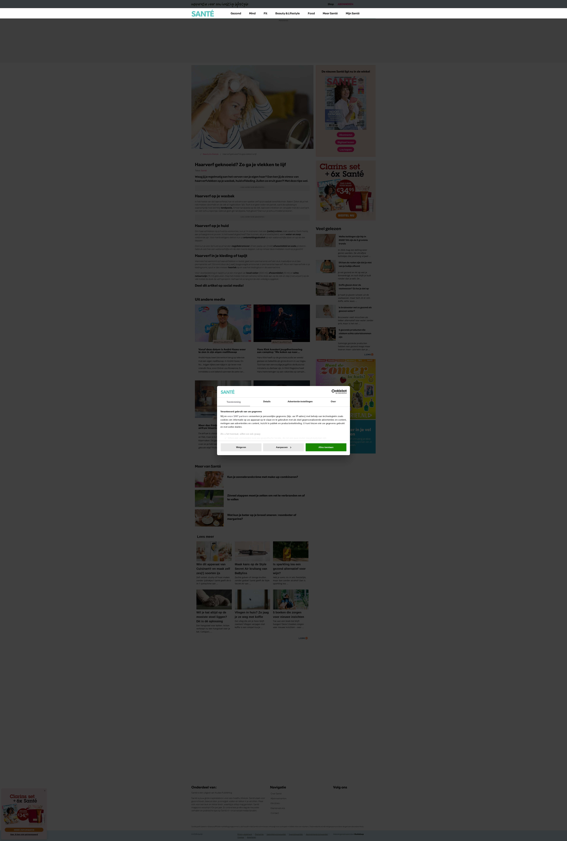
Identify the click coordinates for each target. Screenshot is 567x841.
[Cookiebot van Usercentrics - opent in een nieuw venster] (334, 391)
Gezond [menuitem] (236, 13)
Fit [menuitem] (265, 13)
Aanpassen (282, 447)
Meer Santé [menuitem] (330, 13)
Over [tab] (333, 401)
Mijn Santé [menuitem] (353, 13)
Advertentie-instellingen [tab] (300, 401)
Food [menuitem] (311, 13)
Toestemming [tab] (234, 401)
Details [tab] (267, 401)
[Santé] (202, 13)
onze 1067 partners (237, 416)
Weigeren (241, 447)
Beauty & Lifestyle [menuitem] (287, 13)
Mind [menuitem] (252, 13)
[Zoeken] (373, 13)
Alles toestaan (325, 447)
